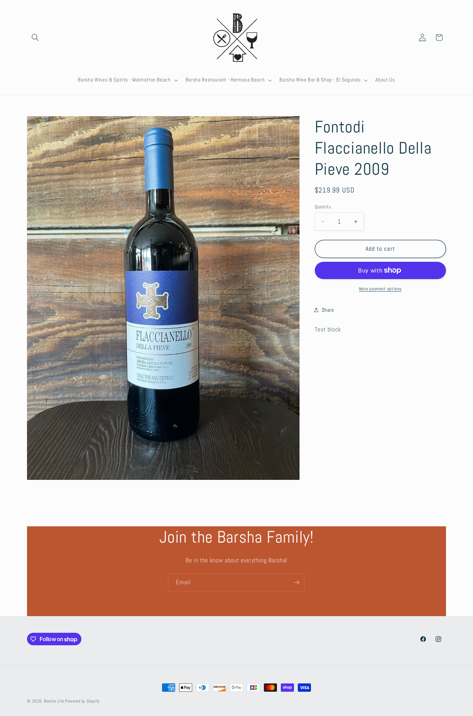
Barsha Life (54, 701)
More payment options (380, 289)
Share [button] (328, 310)
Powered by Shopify (82, 701)
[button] (35, 37)
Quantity (323, 207)
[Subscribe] (296, 582)
